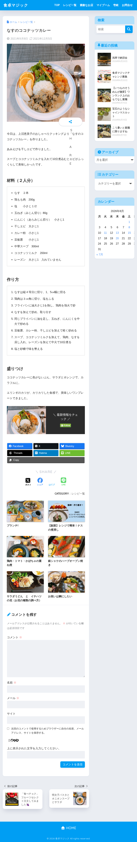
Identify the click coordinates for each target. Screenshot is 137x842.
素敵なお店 (86, 5)
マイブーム (103, 5)
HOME (70, 828)
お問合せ (127, 5)
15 (129, 232)
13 (117, 232)
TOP (57, 5)
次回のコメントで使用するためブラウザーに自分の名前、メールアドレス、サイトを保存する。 (47, 730)
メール (13, 698)
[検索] (129, 29)
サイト (11, 713)
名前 (11, 682)
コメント (14, 637)
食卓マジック (16, 5)
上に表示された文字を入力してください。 (34, 748)
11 (105, 232)
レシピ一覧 (70, 5)
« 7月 (99, 254)
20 (117, 238)
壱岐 (116, 5)
